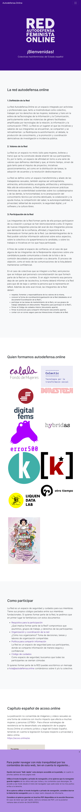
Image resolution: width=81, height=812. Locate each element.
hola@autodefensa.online (21, 668)
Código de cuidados (21, 654)
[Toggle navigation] (75, 3)
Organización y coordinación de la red (30, 632)
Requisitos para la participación (27, 622)
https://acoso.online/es (18, 738)
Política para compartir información (28, 641)
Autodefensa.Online (12, 3)
